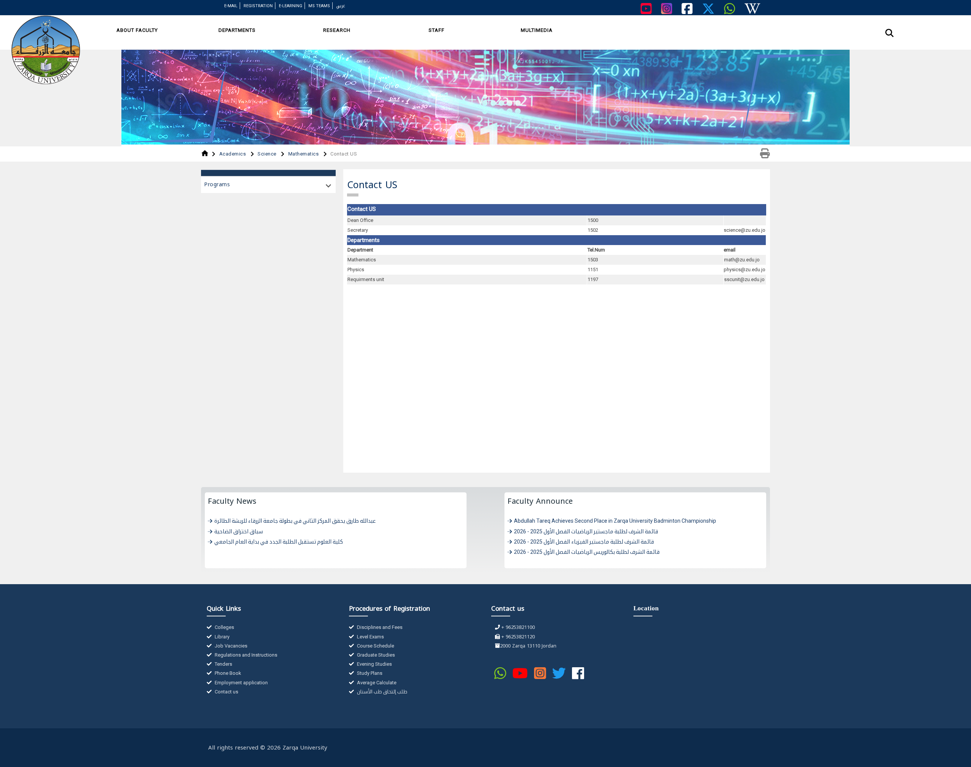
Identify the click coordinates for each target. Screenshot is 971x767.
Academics (233, 154)
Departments (237, 30)
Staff (437, 30)
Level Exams (370, 637)
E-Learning (290, 5)
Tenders (223, 664)
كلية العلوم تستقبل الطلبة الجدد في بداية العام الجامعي (278, 542)
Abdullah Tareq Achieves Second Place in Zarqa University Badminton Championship (615, 521)
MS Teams (319, 5)
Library (221, 637)
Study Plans (369, 673)
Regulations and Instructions (245, 655)
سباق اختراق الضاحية (238, 531)
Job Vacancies (230, 646)
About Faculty (137, 30)
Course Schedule (375, 646)
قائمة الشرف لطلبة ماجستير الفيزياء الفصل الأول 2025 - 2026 (584, 542)
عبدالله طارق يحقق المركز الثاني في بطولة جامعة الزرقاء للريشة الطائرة (295, 521)
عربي (340, 6)
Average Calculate (376, 682)
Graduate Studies (375, 655)
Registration (258, 5)
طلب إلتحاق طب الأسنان (381, 692)
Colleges (224, 627)
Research (336, 30)
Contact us (226, 692)
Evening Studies (374, 664)
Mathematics (304, 154)
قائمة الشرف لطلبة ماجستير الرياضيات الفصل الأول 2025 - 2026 (586, 531)
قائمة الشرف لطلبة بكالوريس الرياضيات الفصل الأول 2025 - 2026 (587, 552)
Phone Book (227, 673)
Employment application (241, 682)
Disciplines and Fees (379, 627)
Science (268, 154)
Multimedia (537, 30)
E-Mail (230, 5)
